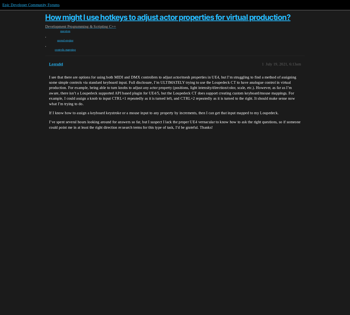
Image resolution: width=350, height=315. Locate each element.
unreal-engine (65, 40)
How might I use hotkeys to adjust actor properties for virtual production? (167, 17)
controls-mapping (65, 49)
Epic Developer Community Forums (31, 5)
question (65, 31)
